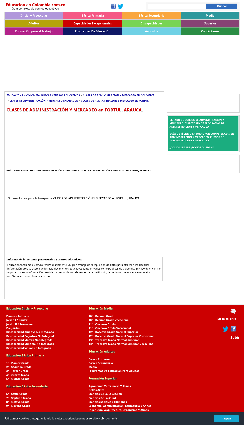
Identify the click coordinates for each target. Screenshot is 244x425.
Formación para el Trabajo (34, 31)
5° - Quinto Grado (17, 379)
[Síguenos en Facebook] (113, 6)
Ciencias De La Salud (102, 398)
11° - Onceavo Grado (102, 324)
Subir (235, 337)
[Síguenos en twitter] (225, 329)
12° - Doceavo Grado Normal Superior (113, 332)
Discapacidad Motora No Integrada (29, 340)
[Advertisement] (111, 62)
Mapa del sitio (226, 318)
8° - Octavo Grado (17, 402)
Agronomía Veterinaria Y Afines (110, 386)
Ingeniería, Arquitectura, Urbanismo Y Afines (119, 410)
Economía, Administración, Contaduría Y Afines (120, 406)
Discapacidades (151, 23)
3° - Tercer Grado (17, 371)
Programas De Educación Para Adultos (114, 371)
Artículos (151, 31)
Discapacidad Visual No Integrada (28, 348)
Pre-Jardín (13, 328)
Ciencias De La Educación (105, 394)
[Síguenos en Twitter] (120, 6)
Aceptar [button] (226, 418)
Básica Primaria (92, 15)
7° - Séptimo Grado (18, 398)
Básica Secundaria (151, 15)
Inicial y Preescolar (34, 15)
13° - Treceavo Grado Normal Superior (114, 340)
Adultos (33, 23)
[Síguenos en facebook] (233, 329)
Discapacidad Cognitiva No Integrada (30, 336)
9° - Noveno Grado (18, 406)
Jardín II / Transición (20, 324)
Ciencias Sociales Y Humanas (108, 402)
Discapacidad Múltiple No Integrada (30, 344)
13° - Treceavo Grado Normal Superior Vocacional (121, 344)
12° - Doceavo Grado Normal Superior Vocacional (121, 336)
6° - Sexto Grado (16, 394)
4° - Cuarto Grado (17, 375)
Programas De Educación (92, 31)
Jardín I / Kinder (17, 320)
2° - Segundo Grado (18, 367)
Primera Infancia (17, 316)
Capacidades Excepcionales (92, 23)
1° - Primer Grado (17, 363)
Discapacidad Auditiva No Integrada (30, 332)
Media (210, 15)
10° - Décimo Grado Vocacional (109, 320)
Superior (210, 23)
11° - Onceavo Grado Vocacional (110, 328)
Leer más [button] (112, 418)
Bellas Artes (96, 390)
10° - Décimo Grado (101, 316)
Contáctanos (210, 31)
